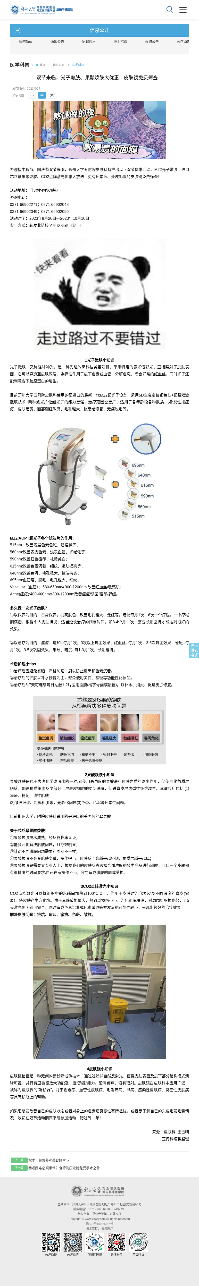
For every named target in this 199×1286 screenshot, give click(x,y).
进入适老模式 (194, 650)
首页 (42, 65)
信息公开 (59, 65)
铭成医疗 (107, 1228)
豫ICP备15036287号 (99, 1224)
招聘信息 (89, 41)
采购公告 (152, 41)
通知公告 (57, 41)
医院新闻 (26, 41)
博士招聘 (120, 41)
